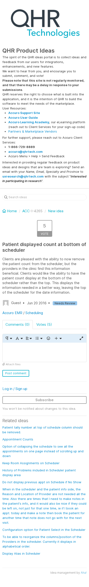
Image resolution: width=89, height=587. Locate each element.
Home (12, 211)
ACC (26, 211)
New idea (55, 211)
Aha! (84, 572)
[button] (8, 338)
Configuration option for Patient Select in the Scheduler (43, 530)
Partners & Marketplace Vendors (32, 131)
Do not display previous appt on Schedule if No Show (41, 482)
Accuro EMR (12, 313)
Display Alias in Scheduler (21, 553)
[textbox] (44, 352)
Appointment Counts (17, 439)
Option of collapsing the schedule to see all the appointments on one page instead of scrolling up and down (43, 451)
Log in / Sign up (14, 388)
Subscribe (44, 400)
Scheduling (34, 313)
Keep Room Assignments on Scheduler (31, 463)
